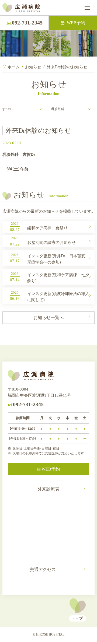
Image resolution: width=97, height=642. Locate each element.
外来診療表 (48, 489)
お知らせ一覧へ (48, 317)
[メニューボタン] (87, 8)
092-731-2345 (24, 23)
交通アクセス (43, 569)
